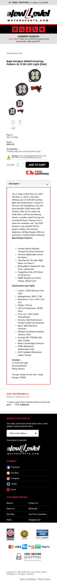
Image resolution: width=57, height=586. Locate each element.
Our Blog (14, 473)
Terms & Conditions (28, 579)
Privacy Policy (44, 579)
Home (9, 520)
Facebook (15, 467)
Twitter (14, 484)
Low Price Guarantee (37, 514)
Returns (10, 503)
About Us (10, 509)
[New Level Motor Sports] (28, 14)
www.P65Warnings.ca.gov (33, 157)
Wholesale (32, 509)
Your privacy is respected (16, 440)
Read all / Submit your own (18, 397)
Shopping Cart (34, 520)
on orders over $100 (30, 2)
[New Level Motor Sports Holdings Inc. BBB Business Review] (24, 534)
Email (13, 489)
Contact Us (33, 503)
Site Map (10, 514)
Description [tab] (14, 184)
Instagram (15, 478)
